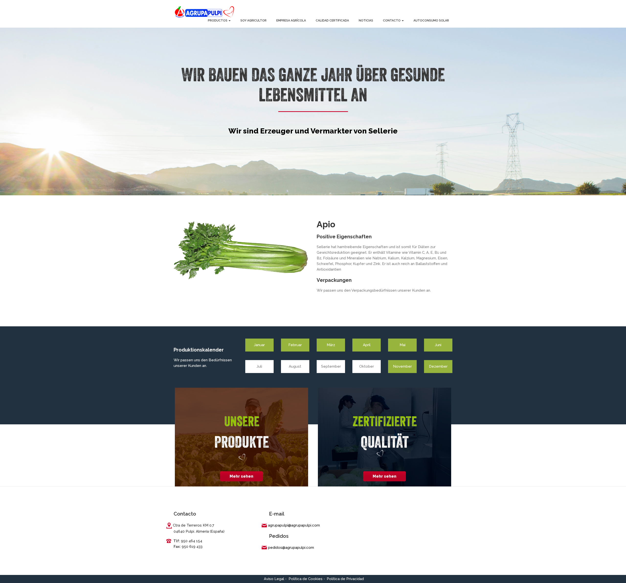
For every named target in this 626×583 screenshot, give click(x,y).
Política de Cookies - (307, 579)
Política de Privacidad (345, 579)
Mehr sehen (241, 476)
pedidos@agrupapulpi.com (291, 547)
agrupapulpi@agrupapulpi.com (294, 525)
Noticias (366, 20)
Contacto (392, 20)
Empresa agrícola (291, 20)
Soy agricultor (253, 20)
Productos (218, 20)
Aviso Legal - (275, 579)
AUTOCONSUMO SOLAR (431, 20)
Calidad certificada (332, 20)
